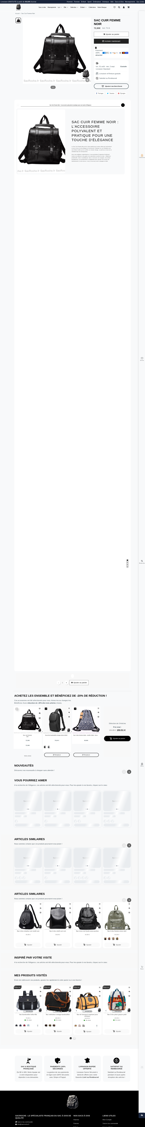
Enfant (83, 2)
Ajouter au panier (119, 738)
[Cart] (128, 7)
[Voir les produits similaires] (40, 718)
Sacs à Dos (119, 2)
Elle (65, 7)
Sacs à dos (42, 7)
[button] (142, 1115)
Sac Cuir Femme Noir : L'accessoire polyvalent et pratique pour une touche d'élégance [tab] (70, 105)
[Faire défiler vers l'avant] (142, 1067)
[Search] (119, 7)
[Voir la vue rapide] (40, 713)
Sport (89, 2)
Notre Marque (102, 7)
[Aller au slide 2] (74, 1050)
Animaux (105, 2)
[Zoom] (87, 80)
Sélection (73, 7)
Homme (70, 2)
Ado (112, 2)
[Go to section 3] (127, 564)
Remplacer (58, 755)
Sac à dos (140, 2)
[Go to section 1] (127, 560)
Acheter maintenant (112, 41)
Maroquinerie (130, 2)
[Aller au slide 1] (71, 1050)
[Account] (124, 7)
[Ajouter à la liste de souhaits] (40, 709)
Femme (77, 2)
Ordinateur (97, 2)
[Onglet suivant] (123, 105)
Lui (59, 7)
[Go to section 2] (127, 562)
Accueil (17, 13)
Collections (92, 7)
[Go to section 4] (127, 566)
